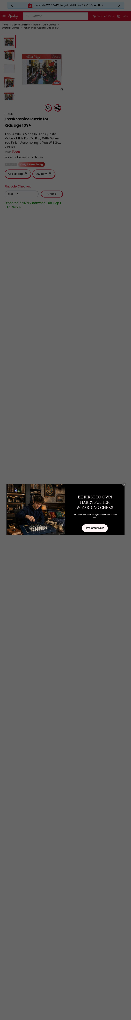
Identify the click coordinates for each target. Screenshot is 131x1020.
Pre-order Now (95, 528)
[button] (124, 484)
